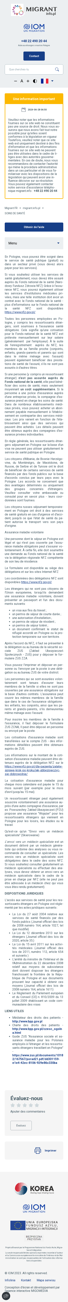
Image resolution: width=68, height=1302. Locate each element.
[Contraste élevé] (35, 81)
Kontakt (26, 1280)
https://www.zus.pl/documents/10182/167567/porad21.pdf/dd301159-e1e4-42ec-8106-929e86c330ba (37, 1059)
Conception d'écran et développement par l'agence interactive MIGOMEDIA (32, 1289)
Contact (34, 56)
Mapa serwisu (46, 1280)
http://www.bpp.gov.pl (27, 1021)
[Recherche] (58, 69)
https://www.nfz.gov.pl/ (20, 312)
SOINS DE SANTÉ (15, 213)
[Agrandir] (28, 81)
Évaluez (21, 1124)
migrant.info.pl (31, 208)
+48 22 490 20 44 (34, 41)
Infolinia (10, 1280)
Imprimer (50, 1150)
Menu (12, 243)
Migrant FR (11, 208)
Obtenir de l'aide (34, 227)
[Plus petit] (15, 81)
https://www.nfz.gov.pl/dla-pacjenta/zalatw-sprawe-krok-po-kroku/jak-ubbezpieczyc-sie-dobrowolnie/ (34, 770)
